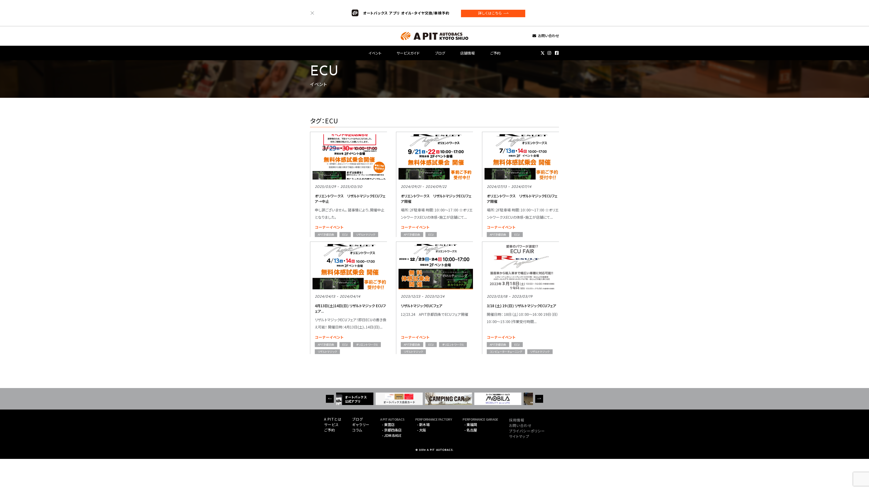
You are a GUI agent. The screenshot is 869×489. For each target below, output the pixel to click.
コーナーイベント (329, 227)
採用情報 (516, 420)
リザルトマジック (365, 234)
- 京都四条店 (392, 430)
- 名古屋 (470, 430)
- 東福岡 (470, 424)
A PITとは (332, 419)
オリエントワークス (367, 344)
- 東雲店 (388, 424)
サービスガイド (408, 53)
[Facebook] (557, 53)
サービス (331, 424)
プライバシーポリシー (527, 431)
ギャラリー (361, 424)
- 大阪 (421, 430)
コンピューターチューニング (506, 351)
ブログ (440, 53)
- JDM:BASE (391, 435)
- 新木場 (423, 424)
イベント (375, 53)
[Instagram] (549, 53)
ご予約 (495, 53)
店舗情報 (467, 53)
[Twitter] (542, 53)
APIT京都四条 (326, 234)
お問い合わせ (548, 36)
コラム (357, 430)
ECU (345, 234)
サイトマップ (519, 436)
